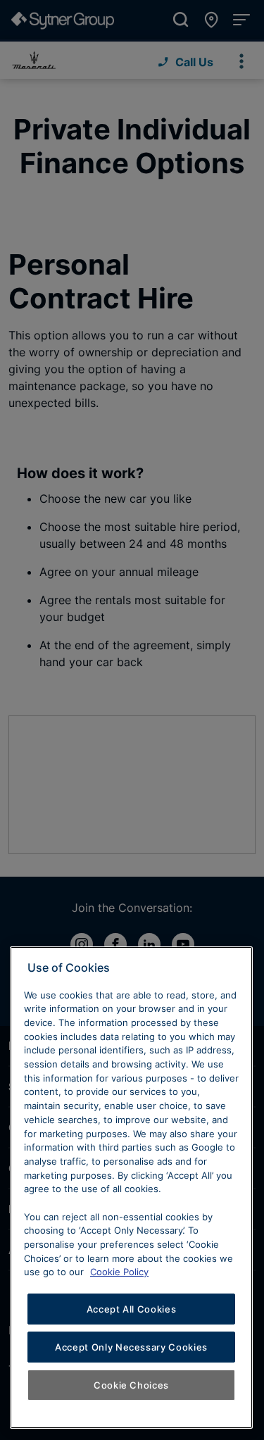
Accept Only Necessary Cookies (131, 1347)
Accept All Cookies (132, 1309)
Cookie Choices (131, 1385)
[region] (131, 1187)
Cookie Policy (119, 1271)
